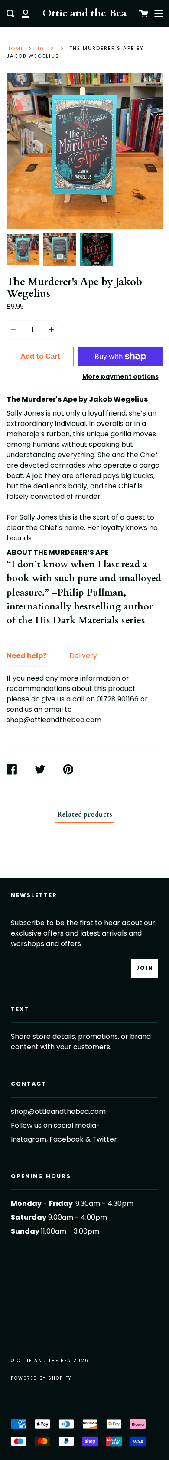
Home (15, 48)
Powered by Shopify (41, 1378)
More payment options (120, 376)
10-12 (45, 48)
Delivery (83, 656)
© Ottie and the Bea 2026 (50, 1360)
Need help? (26, 656)
